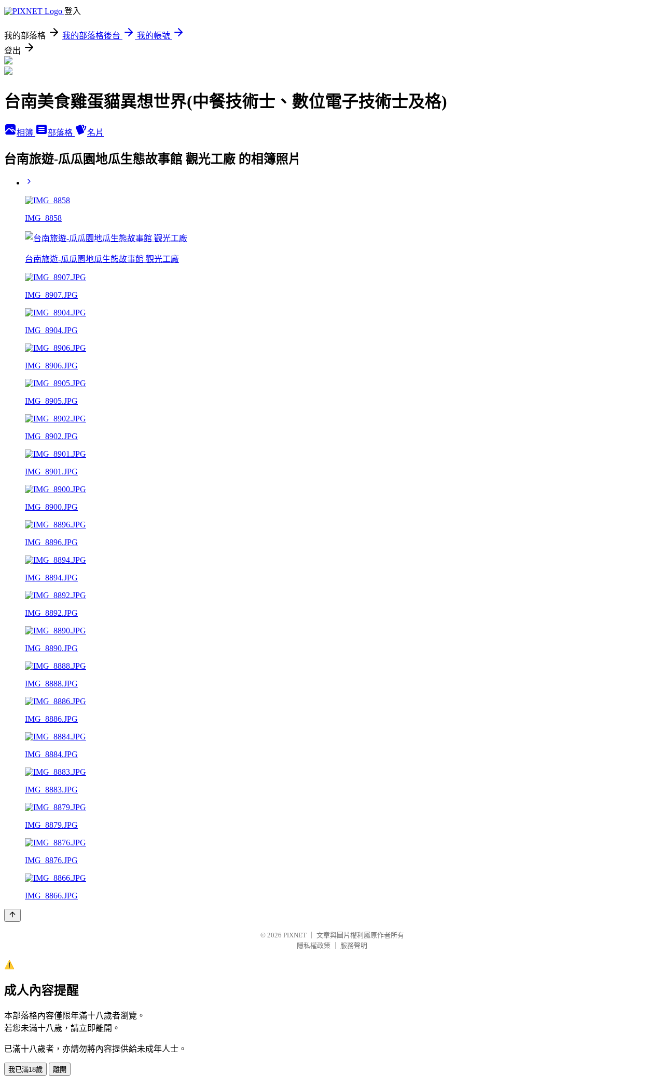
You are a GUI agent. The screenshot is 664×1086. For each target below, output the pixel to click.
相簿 (26, 132)
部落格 (61, 132)
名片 (95, 132)
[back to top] (12, 915)
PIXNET (295, 935)
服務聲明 (353, 945)
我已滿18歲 (25, 1070)
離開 (59, 1070)
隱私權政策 (313, 945)
